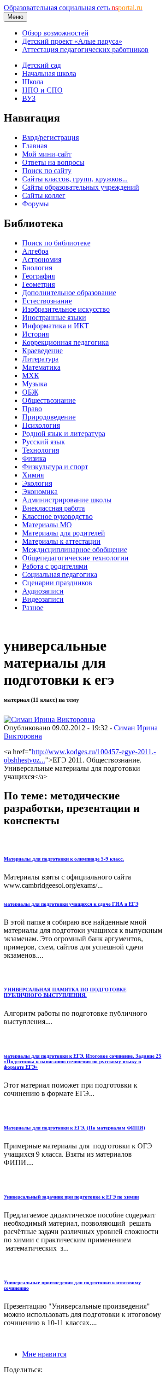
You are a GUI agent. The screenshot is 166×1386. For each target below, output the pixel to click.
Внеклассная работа (53, 508)
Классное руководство (57, 516)
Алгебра (35, 251)
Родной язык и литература (63, 433)
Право (32, 409)
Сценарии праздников (57, 583)
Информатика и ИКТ (55, 326)
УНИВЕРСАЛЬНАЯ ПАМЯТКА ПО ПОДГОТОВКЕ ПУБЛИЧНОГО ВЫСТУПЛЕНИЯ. (65, 992)
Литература (40, 359)
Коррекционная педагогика (65, 342)
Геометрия (38, 284)
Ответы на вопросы (53, 162)
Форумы (35, 204)
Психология (41, 425)
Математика (41, 367)
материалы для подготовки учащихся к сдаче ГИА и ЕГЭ (71, 904)
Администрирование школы (67, 500)
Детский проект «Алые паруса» (72, 41)
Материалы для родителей (63, 533)
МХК (30, 375)
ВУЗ (29, 98)
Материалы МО (47, 525)
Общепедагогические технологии (75, 558)
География (38, 276)
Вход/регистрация (50, 137)
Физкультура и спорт (55, 467)
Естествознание (47, 301)
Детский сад (41, 65)
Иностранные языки (54, 317)
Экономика (40, 491)
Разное (32, 607)
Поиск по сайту (46, 171)
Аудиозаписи (43, 591)
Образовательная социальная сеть (73, 8)
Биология (37, 268)
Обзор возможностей (55, 33)
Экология (37, 483)
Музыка (34, 384)
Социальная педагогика (59, 574)
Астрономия (41, 259)
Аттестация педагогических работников (85, 49)
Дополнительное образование (69, 293)
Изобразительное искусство (66, 309)
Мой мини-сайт (46, 154)
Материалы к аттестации (61, 541)
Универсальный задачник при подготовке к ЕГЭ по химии (71, 1197)
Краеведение (42, 351)
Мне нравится (44, 1354)
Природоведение (49, 417)
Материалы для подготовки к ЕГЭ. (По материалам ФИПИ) (74, 1127)
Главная (34, 146)
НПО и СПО (42, 90)
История (35, 334)
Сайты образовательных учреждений (80, 187)
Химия (33, 475)
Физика (34, 458)
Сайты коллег (43, 195)
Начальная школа (49, 73)
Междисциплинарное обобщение (74, 549)
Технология (40, 450)
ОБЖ (30, 392)
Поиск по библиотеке (56, 243)
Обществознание (49, 400)
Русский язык (43, 442)
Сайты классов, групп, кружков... (75, 179)
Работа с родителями (55, 566)
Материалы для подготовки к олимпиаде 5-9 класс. (64, 859)
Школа (32, 82)
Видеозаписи (43, 599)
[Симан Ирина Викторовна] (49, 719)
